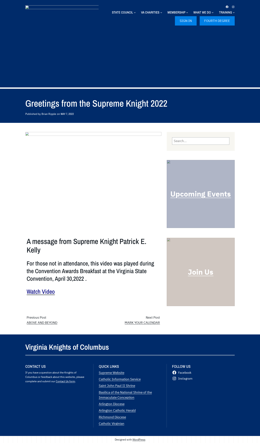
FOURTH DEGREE (217, 21)
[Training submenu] (234, 12)
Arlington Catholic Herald (117, 410)
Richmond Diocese (112, 417)
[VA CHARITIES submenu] (161, 12)
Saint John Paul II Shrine (117, 386)
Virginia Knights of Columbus (67, 347)
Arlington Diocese (111, 404)
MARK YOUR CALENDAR (142, 323)
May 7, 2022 (67, 114)
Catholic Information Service (120, 379)
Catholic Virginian (111, 423)
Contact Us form (65, 381)
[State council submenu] (135, 12)
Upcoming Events (200, 194)
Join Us (200, 272)
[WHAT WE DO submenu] (213, 12)
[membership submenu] (187, 12)
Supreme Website (111, 373)
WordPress (138, 439)
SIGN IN (186, 21)
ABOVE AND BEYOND (42, 323)
